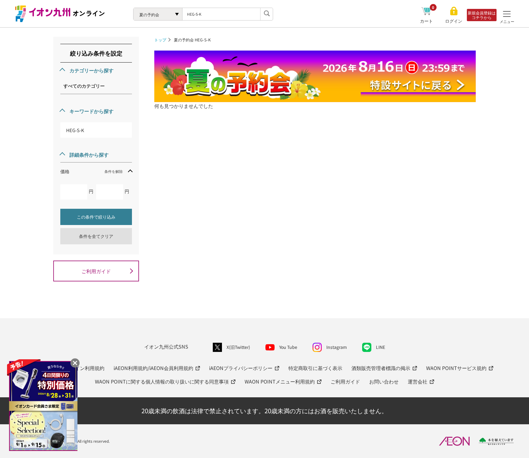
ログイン (453, 21)
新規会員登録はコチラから (482, 15)
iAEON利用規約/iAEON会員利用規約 (153, 368)
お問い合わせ (384, 381)
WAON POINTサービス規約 (456, 368)
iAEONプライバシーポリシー (240, 368)
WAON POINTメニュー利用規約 (280, 381)
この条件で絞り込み (96, 217)
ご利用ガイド (96, 271)
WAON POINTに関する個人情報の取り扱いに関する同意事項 (162, 381)
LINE (380, 347)
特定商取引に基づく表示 (315, 368)
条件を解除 (113, 171)
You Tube (288, 347)
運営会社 (417, 381)
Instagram (336, 347)
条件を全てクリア (96, 236)
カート (427, 21)
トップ (160, 40)
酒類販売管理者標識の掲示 (380, 368)
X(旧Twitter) (238, 347)
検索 (267, 14)
